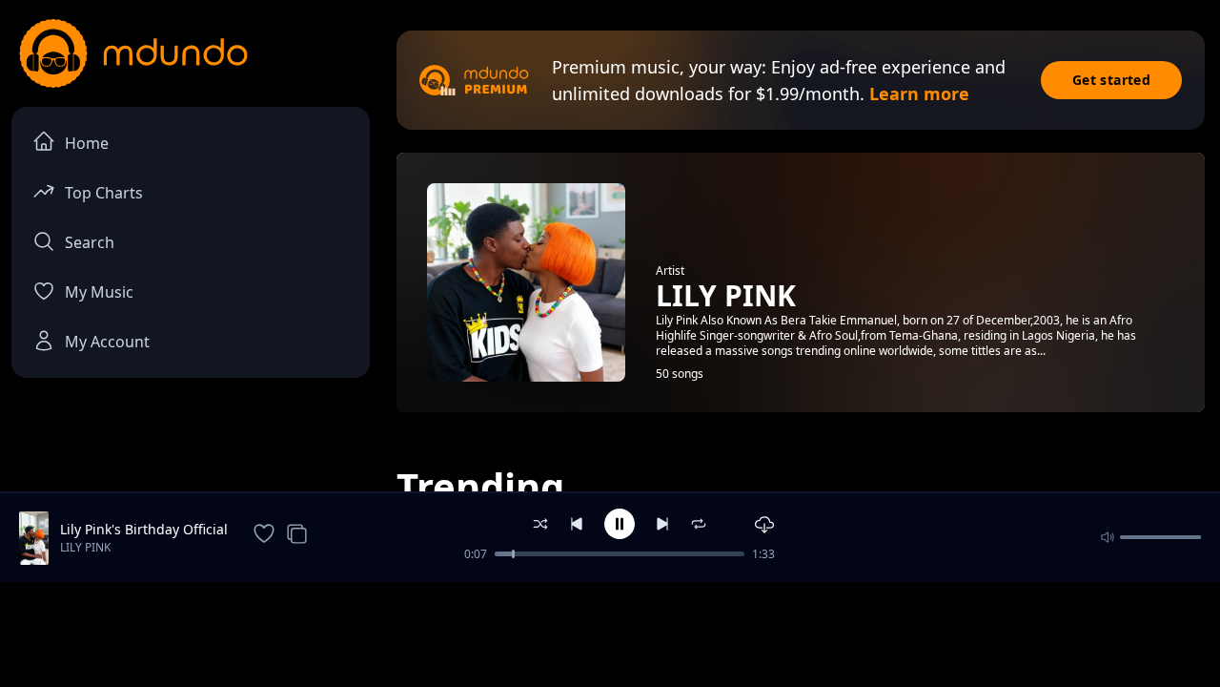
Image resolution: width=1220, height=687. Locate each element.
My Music (99, 291)
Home (87, 143)
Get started (1111, 80)
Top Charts (104, 192)
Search (89, 242)
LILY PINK (85, 547)
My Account (107, 341)
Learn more (919, 93)
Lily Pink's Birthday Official (144, 529)
